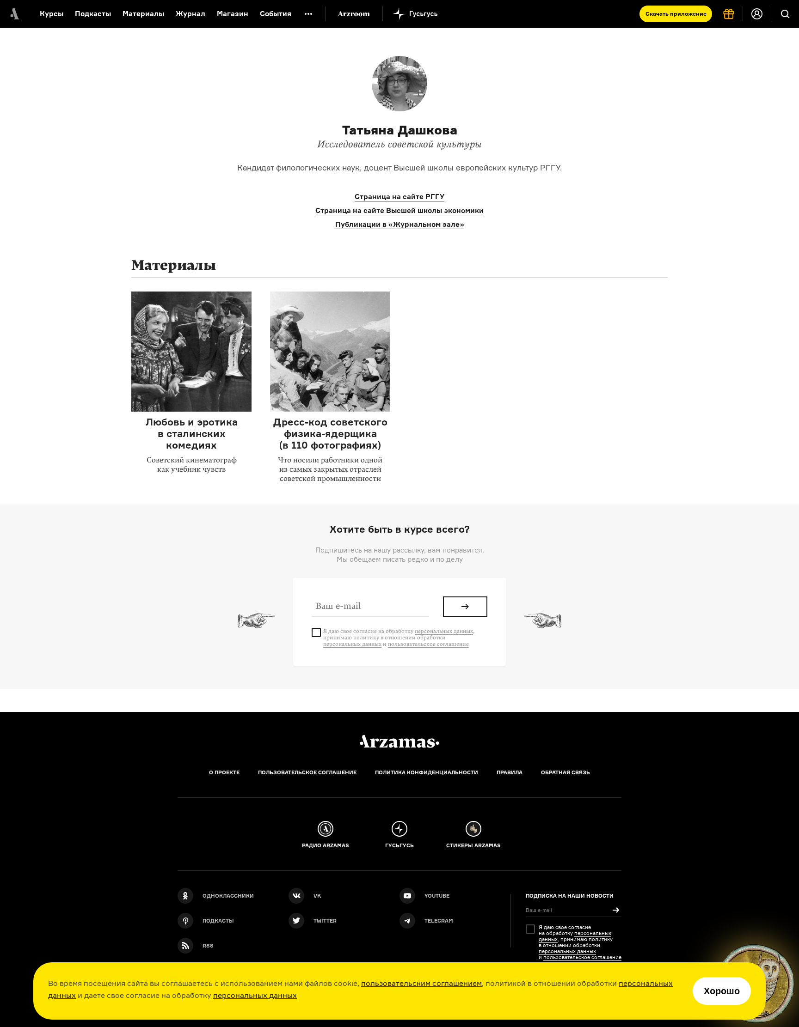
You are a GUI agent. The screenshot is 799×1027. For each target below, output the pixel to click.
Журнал (190, 13)
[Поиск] (785, 14)
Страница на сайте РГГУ (399, 196)
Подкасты (93, 13)
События (275, 13)
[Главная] (399, 741)
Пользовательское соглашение (307, 772)
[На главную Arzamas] (14, 14)
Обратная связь (565, 772)
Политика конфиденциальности (426, 772)
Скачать (676, 13)
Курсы (51, 13)
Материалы (143, 13)
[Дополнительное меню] (308, 14)
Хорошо (722, 991)
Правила (509, 772)
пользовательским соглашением (421, 983)
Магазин (232, 13)
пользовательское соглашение (428, 644)
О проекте (224, 772)
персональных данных (255, 995)
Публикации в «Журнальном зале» (399, 224)
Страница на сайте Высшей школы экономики (399, 210)
